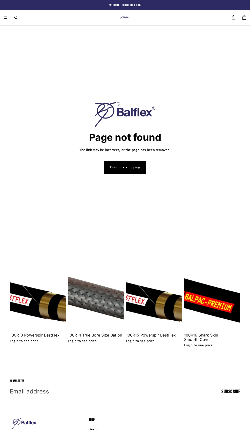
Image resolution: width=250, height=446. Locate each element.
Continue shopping (125, 167)
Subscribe (230, 391)
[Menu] (5, 17)
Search (94, 429)
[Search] (16, 17)
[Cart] (244, 17)
